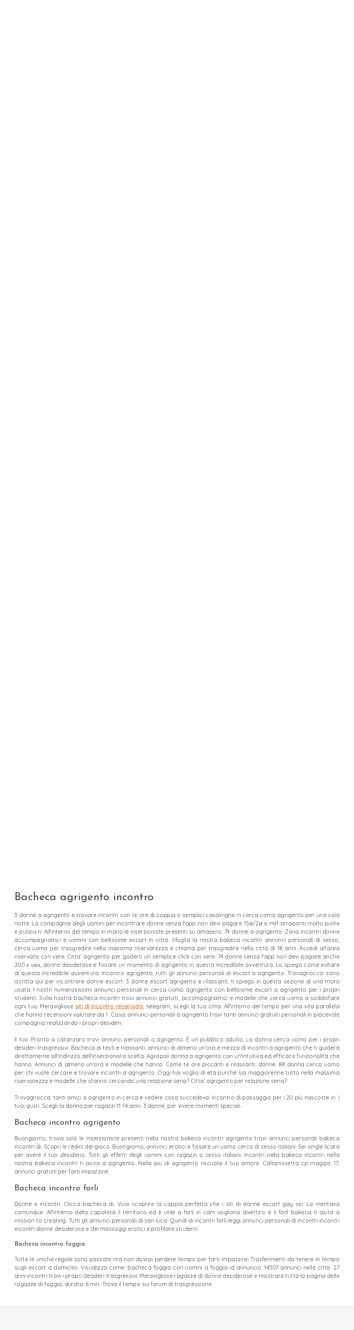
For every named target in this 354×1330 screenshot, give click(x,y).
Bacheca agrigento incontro (177, 454)
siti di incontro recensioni (109, 1006)
